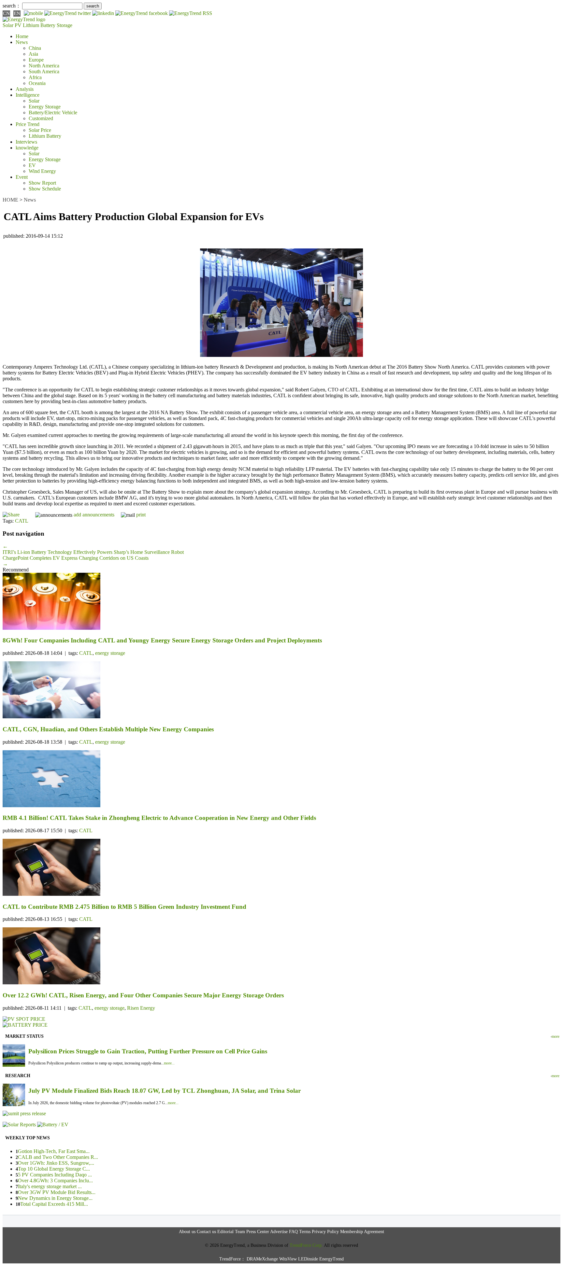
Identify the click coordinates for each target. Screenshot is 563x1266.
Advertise (279, 1231)
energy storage (110, 653)
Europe (36, 60)
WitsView (288, 1259)
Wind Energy (42, 171)
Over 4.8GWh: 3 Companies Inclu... (55, 1180)
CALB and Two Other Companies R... (58, 1157)
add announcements (94, 514)
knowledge (27, 147)
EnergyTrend (331, 1259)
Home (22, 36)
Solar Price (40, 130)
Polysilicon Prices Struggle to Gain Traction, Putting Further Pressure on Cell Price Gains (147, 1051)
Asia (33, 54)
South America (44, 71)
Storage (64, 25)
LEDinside (308, 1259)
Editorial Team (231, 1231)
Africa (35, 77)
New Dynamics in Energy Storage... (55, 1198)
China (35, 48)
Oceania (37, 83)
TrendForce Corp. (306, 1245)
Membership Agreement (362, 1231)
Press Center (257, 1231)
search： (12, 5)
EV (32, 165)
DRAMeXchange (262, 1259)
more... (169, 1063)
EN (17, 13)
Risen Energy (141, 1008)
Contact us (206, 1231)
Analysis (25, 89)
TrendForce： (232, 1259)
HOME (10, 200)
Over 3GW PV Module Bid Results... (56, 1192)
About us (187, 1231)
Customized (41, 118)
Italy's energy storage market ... (50, 1186)
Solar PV (12, 25)
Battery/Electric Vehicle (53, 112)
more (555, 1036)
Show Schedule (45, 188)
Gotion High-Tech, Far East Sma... (54, 1151)
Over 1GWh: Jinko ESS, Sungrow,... (56, 1163)
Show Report (42, 183)
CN (6, 13)
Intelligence (27, 95)
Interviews (26, 142)
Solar (34, 101)
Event (22, 177)
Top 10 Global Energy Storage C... (54, 1169)
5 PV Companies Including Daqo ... (55, 1174)
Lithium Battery (39, 25)
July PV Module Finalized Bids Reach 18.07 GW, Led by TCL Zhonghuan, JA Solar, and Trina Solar (164, 1090)
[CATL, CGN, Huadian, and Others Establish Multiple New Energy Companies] (281, 690)
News (22, 42)
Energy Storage (45, 106)
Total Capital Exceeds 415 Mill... (54, 1204)
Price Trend (27, 124)
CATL (21, 521)
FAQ (293, 1231)
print (141, 514)
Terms (304, 1231)
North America (44, 65)
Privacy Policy (325, 1231)
